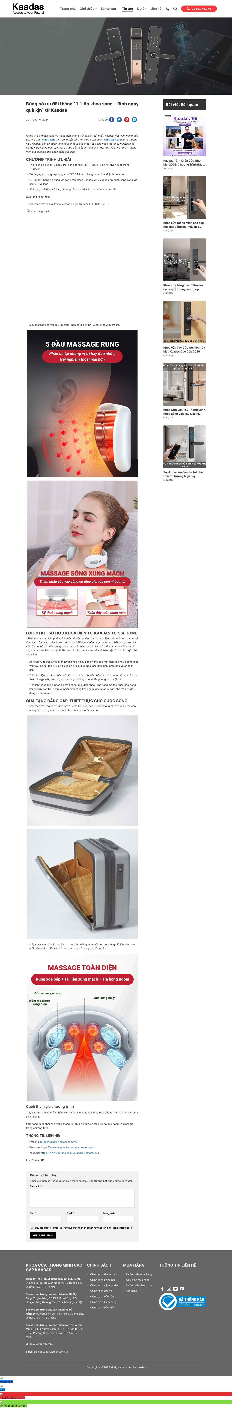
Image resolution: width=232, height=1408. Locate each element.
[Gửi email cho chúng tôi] (175, 1289)
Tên (33, 1213)
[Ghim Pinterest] (126, 119)
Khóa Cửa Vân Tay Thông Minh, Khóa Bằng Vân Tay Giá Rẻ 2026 (184, 412)
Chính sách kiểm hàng (103, 1302)
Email (70, 1213)
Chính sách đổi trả (101, 1290)
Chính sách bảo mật (102, 1307)
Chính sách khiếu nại (102, 1279)
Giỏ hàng (131, 1290)
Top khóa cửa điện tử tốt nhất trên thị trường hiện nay (183, 474)
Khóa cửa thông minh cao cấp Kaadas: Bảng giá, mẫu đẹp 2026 (183, 225)
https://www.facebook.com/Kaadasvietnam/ (67, 1147)
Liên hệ (155, 9)
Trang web (109, 1213)
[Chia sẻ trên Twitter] (119, 119)
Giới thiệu (87, 9)
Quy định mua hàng (137, 1279)
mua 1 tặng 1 (49, 139)
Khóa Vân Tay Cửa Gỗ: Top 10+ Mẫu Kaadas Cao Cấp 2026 (184, 349)
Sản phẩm (108, 9)
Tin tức (127, 9)
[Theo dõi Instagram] (169, 1289)
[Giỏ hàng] (167, 8)
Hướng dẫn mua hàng (139, 1274)
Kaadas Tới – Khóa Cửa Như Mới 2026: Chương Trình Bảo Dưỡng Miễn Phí (182, 162)
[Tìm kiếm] (175, 9)
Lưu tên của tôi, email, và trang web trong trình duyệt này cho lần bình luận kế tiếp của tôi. (84, 1227)
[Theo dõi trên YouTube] (182, 1289)
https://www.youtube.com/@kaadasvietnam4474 (70, 1152)
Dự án (141, 9)
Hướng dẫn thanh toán (139, 1285)
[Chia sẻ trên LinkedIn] (134, 119)
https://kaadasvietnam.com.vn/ (58, 1141)
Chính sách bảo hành (102, 1296)
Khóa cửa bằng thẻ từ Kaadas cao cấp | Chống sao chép (183, 287)
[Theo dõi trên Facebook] (162, 1289)
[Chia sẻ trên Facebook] (111, 119)
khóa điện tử (111, 139)
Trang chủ (68, 9)
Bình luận (36, 1186)
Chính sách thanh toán (103, 1274)
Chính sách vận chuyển (104, 1285)
